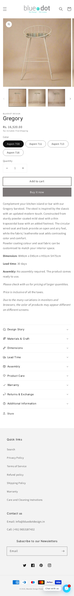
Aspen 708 (13, 143)
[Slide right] (70, 99)
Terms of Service (17, 466)
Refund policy (15, 474)
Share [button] (10, 413)
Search (11, 449)
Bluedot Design (32, 589)
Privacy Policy (15, 457)
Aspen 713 (58, 143)
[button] (5, 9)
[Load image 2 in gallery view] (37, 98)
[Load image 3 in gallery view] (56, 98)
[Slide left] (4, 99)
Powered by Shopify (46, 589)
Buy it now (37, 192)
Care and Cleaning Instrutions (25, 499)
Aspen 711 (35, 143)
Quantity (8, 160)
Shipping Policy (16, 483)
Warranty (12, 491)
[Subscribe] (63, 551)
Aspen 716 (13, 152)
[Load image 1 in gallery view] (17, 98)
